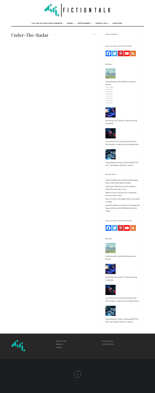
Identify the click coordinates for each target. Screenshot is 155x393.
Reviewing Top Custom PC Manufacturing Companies (121, 122)
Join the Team (61, 341)
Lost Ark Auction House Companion (47, 23)
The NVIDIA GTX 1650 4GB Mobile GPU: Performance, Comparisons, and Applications (122, 142)
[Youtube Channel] (127, 53)
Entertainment (84, 23)
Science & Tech (101, 23)
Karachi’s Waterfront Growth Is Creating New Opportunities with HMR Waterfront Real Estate (122, 208)
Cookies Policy (108, 344)
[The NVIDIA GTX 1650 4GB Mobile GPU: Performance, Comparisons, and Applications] (110, 133)
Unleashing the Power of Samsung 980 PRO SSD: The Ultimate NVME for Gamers (121, 163)
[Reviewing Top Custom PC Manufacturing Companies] (110, 112)
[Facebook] (108, 53)
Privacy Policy (107, 341)
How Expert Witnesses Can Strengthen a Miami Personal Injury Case (120, 187)
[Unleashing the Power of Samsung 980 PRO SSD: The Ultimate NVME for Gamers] (110, 154)
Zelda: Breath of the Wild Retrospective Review (120, 83)
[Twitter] (114, 53)
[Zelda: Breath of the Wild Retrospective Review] (110, 73)
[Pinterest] (121, 53)
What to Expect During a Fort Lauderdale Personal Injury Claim (121, 194)
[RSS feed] (133, 53)
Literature (117, 23)
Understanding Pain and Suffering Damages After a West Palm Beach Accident (121, 181)
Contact (59, 347)
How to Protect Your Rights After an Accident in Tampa (122, 200)
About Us (59, 344)
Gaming (70, 23)
